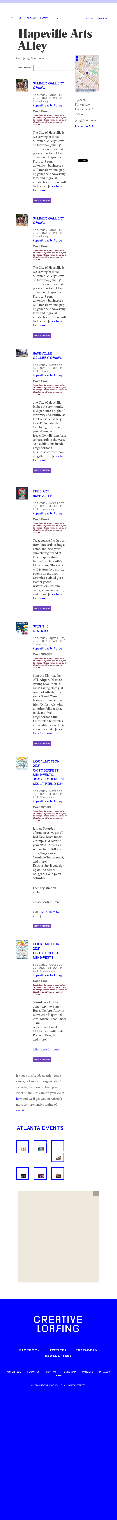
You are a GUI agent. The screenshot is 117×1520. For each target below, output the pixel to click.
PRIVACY (104, 1372)
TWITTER (58, 1350)
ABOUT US (33, 1372)
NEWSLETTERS (58, 1356)
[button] (96, 1193)
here (19, 1099)
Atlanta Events (40, 1128)
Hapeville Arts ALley (47, 105)
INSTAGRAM (87, 1350)
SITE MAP (70, 1372)
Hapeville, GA (84, 126)
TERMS (58, 1376)
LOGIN (89, 18)
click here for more (47, 731)
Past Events (24, 68)
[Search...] (20, 18)
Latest (44, 18)
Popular (31, 18)
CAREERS (87, 1372)
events (20, 1110)
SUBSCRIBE (102, 18)
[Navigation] (10, 18)
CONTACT (52, 1372)
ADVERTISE (14, 1372)
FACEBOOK (29, 1350)
